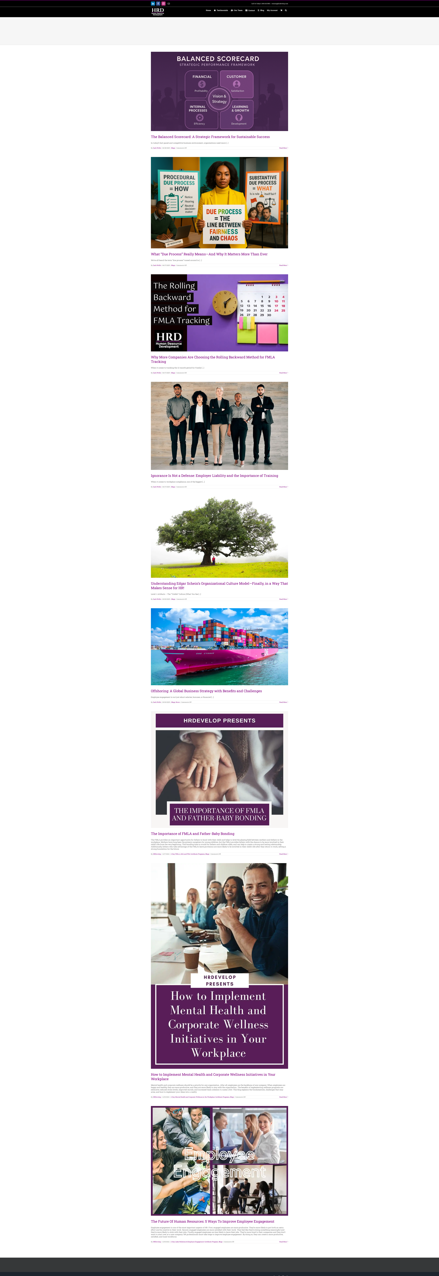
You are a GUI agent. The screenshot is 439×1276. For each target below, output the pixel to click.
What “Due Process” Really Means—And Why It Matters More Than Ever (209, 254)
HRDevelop (157, 854)
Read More (283, 148)
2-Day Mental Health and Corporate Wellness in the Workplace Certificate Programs (200, 1097)
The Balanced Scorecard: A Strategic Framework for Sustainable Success (210, 136)
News (178, 702)
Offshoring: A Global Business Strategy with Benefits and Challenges (206, 691)
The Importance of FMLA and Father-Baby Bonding (192, 833)
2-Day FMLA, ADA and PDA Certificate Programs (188, 854)
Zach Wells (157, 148)
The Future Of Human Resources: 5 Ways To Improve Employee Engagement (212, 1221)
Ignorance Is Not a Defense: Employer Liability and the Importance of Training (214, 475)
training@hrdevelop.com (280, 3)
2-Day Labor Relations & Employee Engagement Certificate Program (194, 1242)
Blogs (173, 148)
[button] (286, 10)
